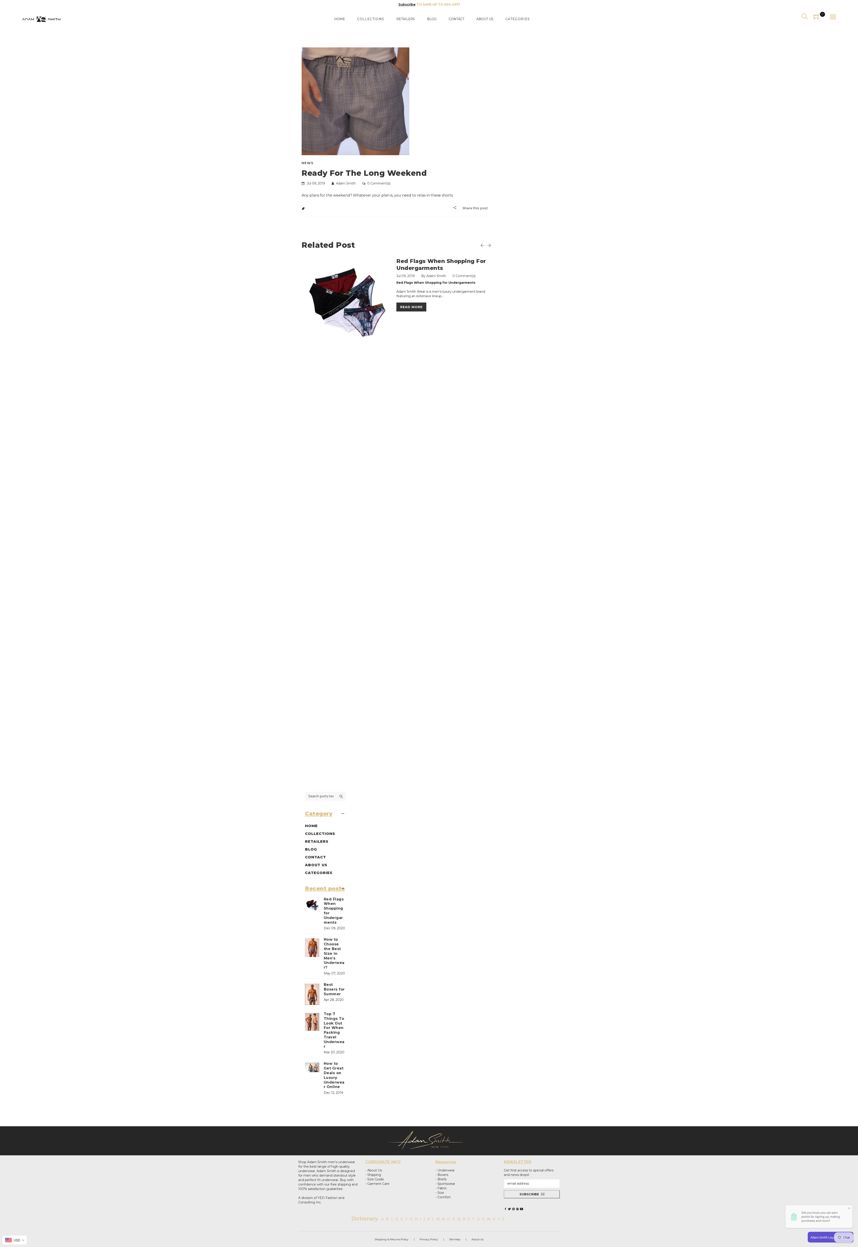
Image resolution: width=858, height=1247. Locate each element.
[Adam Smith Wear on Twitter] (509, 1209)
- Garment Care (377, 1184)
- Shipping (373, 1175)
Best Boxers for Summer (334, 989)
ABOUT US (316, 865)
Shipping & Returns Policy (391, 1239)
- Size (439, 1193)
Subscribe (407, 4)
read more (411, 307)
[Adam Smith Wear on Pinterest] (513, 1209)
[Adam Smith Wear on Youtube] (521, 1209)
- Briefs (440, 1179)
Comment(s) (378, 183)
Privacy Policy (429, 1239)
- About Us (373, 1170)
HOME (311, 826)
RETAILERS (316, 841)
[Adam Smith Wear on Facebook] (505, 1209)
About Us (477, 1239)
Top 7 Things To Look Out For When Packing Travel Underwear (334, 1030)
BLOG (311, 849)
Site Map (454, 1239)
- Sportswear (445, 1184)
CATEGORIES (318, 873)
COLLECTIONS (320, 834)
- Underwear (445, 1170)
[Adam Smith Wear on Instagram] (517, 1209)
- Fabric (441, 1188)
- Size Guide (374, 1179)
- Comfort (443, 1197)
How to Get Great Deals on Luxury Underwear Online (334, 1075)
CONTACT (315, 857)
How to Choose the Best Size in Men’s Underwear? (334, 953)
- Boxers (441, 1175)
